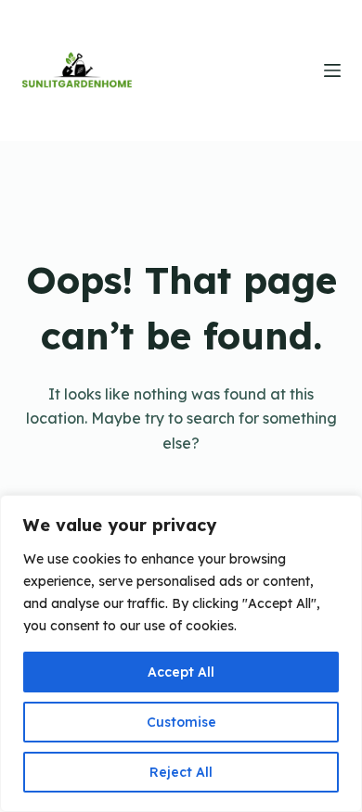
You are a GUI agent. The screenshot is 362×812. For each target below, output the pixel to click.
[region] (181, 653)
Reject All (181, 772)
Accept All (181, 672)
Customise (181, 722)
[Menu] (332, 70)
